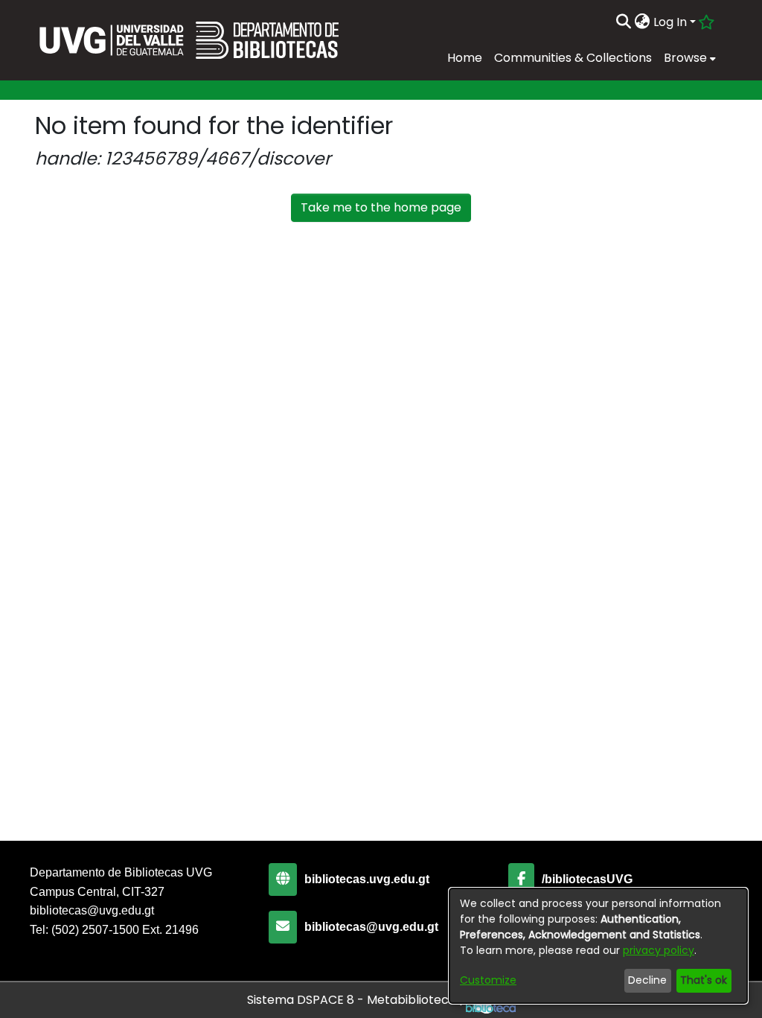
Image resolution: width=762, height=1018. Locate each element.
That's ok (703, 980)
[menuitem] (642, 22)
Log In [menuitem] (670, 22)
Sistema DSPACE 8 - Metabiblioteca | (356, 999)
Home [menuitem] (464, 57)
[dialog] (598, 945)
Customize (488, 980)
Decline (647, 980)
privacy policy (658, 950)
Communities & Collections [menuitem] (573, 57)
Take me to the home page (381, 207)
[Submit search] (624, 22)
